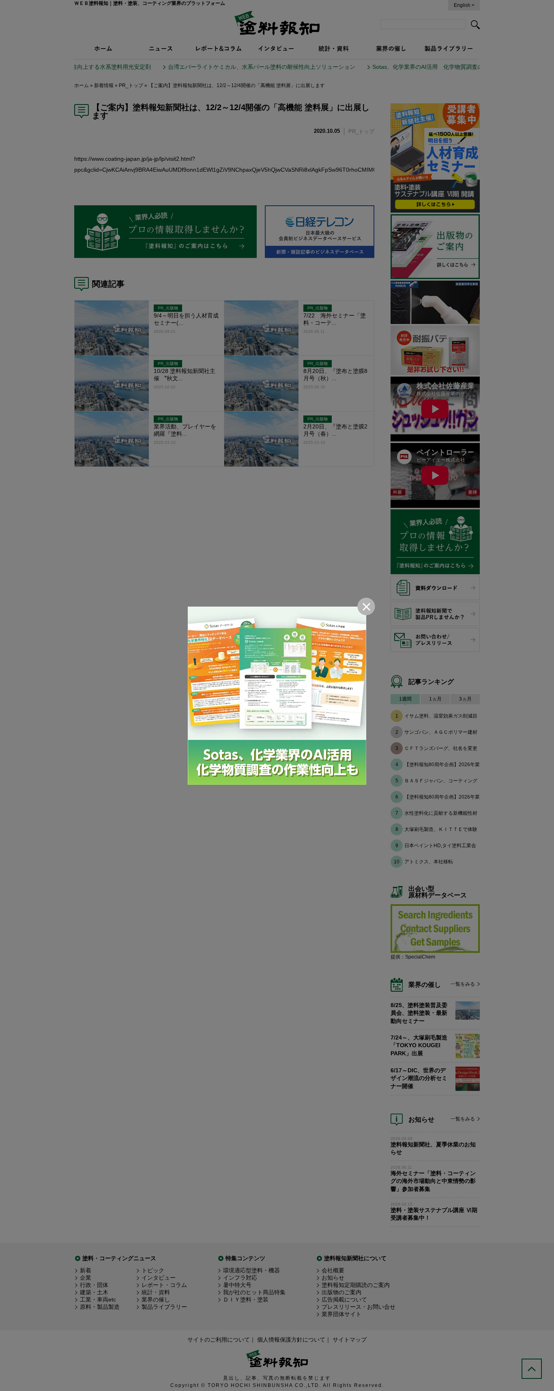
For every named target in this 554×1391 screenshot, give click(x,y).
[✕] (277, 696)
